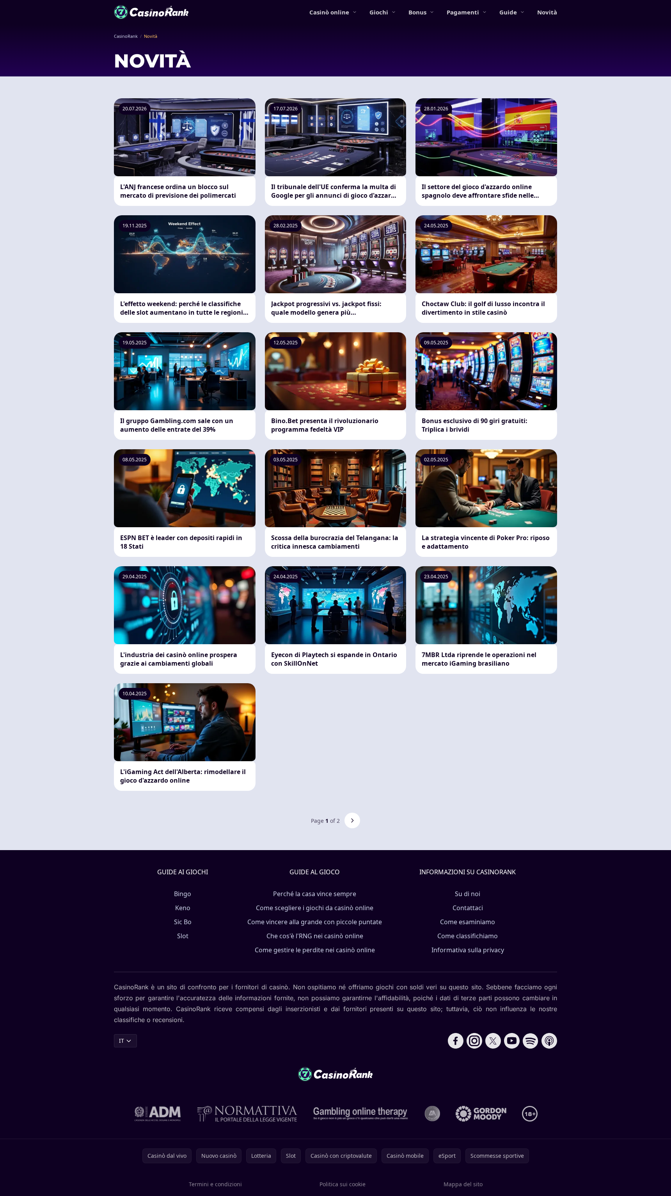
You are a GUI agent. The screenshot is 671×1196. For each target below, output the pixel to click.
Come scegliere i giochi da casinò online (314, 908)
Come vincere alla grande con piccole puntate (314, 922)
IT (121, 1040)
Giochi (378, 12)
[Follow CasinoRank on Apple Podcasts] (549, 1041)
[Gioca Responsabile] (361, 1114)
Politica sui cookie (343, 1184)
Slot (182, 936)
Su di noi (467, 893)
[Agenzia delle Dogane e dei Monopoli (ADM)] (158, 1114)
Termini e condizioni (215, 1184)
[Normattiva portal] (247, 1114)
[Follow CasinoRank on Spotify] (530, 1041)
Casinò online (329, 12)
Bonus (417, 12)
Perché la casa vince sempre (314, 893)
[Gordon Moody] (481, 1114)
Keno (182, 908)
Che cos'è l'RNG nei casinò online (314, 936)
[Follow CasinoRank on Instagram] (474, 1041)
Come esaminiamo (467, 922)
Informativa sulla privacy (467, 950)
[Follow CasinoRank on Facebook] (455, 1041)
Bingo (182, 893)
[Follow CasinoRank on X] (493, 1041)
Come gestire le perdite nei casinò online (315, 950)
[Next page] (352, 820)
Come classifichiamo (467, 936)
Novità (547, 12)
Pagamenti (463, 12)
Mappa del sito (463, 1184)
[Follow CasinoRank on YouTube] (512, 1041)
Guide (508, 12)
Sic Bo (183, 922)
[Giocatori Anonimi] (432, 1114)
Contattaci (468, 908)
